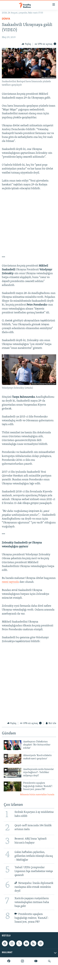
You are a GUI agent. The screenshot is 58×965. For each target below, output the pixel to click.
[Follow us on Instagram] (12, 943)
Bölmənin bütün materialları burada (37, 795)
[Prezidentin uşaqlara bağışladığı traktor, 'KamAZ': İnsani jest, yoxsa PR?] (12, 786)
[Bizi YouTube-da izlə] (36, 961)
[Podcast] (40, 943)
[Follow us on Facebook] (5, 943)
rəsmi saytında (10, 582)
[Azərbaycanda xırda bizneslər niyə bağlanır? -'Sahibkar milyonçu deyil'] (12, 773)
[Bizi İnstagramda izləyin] (22, 961)
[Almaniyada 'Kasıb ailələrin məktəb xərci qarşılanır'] (12, 759)
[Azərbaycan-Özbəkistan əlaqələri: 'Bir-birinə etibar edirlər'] (12, 745)
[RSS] (33, 943)
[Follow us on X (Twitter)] (19, 943)
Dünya (6, 19)
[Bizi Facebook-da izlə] (9, 961)
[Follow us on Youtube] (26, 943)
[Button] (26, 44)
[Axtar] (49, 961)
